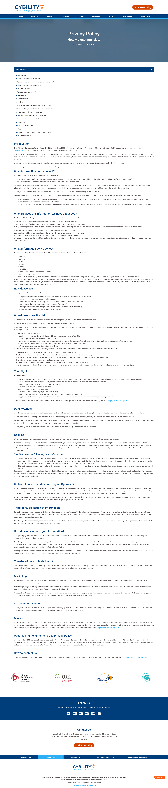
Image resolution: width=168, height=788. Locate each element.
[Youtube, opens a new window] (75, 713)
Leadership (50, 16)
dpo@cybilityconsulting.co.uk (117, 401)
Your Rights (21, 95)
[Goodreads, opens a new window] (93, 713)
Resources (96, 16)
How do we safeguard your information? (32, 115)
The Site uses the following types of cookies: (35, 105)
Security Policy (76, 757)
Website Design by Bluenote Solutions (83, 786)
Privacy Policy (51, 757)
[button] (151, 69)
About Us (34, 16)
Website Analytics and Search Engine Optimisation (35, 109)
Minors (20, 129)
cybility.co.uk (18, 151)
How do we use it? (24, 89)
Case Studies (127, 16)
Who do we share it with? (26, 92)
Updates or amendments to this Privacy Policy (34, 132)
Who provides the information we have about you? (35, 82)
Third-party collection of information (30, 112)
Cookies (20, 102)
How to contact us (24, 136)
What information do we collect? (29, 79)
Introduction (21, 75)
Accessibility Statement (137, 757)
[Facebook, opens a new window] (81, 713)
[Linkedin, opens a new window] (68, 713)
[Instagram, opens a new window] (87, 713)
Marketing (21, 122)
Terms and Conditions (105, 757)
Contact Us (144, 16)
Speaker (80, 16)
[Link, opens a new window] (99, 713)
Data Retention (22, 99)
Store (110, 16)
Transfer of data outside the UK (29, 119)
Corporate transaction (25, 126)
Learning (66, 16)
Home (20, 16)
